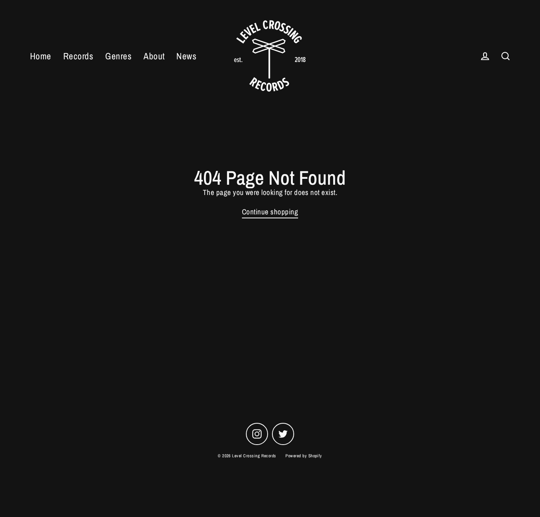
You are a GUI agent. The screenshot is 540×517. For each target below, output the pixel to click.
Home (40, 56)
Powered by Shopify (303, 455)
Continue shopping (270, 212)
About (153, 56)
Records (78, 56)
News (186, 56)
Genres (118, 56)
